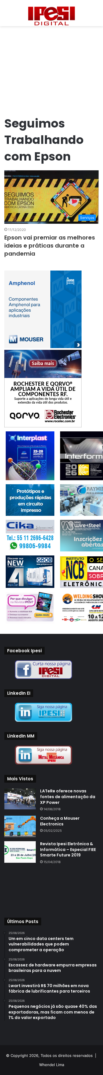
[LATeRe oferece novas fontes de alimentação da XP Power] (20, 798)
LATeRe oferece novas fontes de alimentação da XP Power (67, 796)
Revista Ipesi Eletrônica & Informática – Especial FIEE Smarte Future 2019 (68, 849)
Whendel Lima (51, 1064)
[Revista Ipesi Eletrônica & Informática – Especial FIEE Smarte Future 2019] (20, 852)
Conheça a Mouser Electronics (60, 821)
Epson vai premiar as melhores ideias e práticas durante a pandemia (49, 245)
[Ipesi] (51, 14)
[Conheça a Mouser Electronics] (20, 826)
